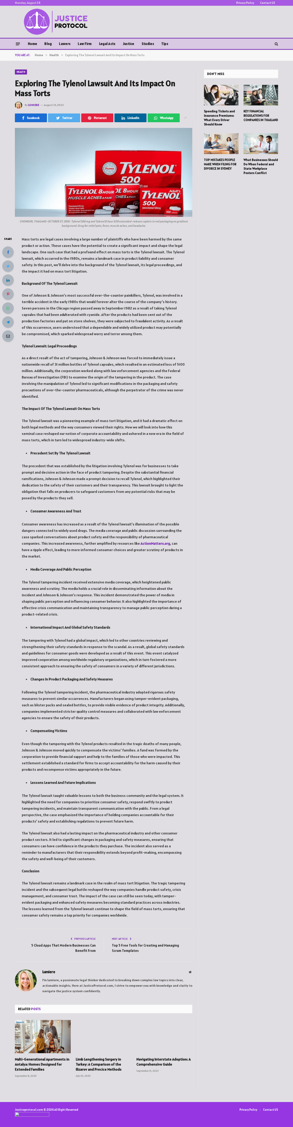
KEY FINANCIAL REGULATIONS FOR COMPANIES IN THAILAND (261, 115)
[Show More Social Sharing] (185, 117)
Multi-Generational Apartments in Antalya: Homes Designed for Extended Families (42, 1064)
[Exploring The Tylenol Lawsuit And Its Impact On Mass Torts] (103, 172)
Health (21, 71)
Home (32, 43)
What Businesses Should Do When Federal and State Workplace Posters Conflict (261, 166)
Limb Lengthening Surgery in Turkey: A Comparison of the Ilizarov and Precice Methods (99, 1064)
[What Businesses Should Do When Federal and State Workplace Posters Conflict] (261, 143)
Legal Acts (107, 43)
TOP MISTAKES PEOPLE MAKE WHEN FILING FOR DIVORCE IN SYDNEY (220, 164)
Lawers (65, 43)
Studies (148, 43)
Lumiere (33, 105)
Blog (48, 43)
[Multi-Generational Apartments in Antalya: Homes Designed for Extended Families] (43, 1036)
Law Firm (85, 43)
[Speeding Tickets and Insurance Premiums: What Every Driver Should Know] (221, 95)
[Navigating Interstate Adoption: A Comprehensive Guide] (164, 1036)
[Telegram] (8, 322)
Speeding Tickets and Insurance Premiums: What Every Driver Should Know (219, 117)
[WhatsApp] (8, 308)
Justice (128, 43)
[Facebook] (8, 252)
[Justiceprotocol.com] (57, 22)
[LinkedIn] (8, 280)
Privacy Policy (245, 3)
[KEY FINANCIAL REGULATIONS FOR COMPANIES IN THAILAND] (261, 95)
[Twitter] (8, 266)
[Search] (276, 44)
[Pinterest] (8, 294)
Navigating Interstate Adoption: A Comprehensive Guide (163, 1061)
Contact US (267, 3)
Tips (164, 43)
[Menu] (18, 43)
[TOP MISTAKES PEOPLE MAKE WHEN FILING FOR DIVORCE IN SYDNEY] (221, 143)
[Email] (8, 336)
